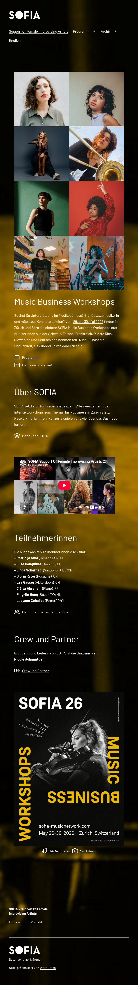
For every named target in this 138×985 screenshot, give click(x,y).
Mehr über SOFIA (35, 436)
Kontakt (36, 922)
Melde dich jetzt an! (37, 365)
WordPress (48, 968)
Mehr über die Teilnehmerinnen (46, 612)
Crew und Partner (35, 670)
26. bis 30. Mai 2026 (88, 321)
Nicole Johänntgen (29, 659)
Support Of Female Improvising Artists (38, 31)
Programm (81, 31)
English (15, 40)
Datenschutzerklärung (25, 959)
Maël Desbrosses (59, 851)
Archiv (106, 31)
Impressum (17, 922)
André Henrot (88, 851)
